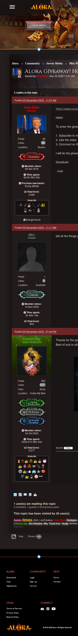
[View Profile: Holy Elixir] (32, 124)
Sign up (33, 581)
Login (32, 577)
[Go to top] (39, 536)
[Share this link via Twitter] (15, 494)
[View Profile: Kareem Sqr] (32, 360)
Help (21, 536)
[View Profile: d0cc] (32, 256)
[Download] (35, 494)
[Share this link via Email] (25, 494)
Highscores (11, 585)
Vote (8, 581)
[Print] (30, 494)
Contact (57, 581)
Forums (33, 585)
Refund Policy (12, 617)
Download (11, 577)
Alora (15, 63)
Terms (56, 577)
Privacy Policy (35, 536)
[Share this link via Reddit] (20, 494)
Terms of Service (14, 608)
